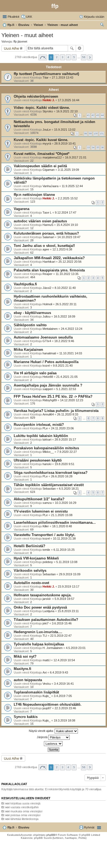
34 (93, 147)
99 (90, 133)
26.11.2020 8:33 (67, 414)
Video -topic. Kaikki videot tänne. (42, 108)
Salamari (48, 237)
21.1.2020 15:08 (61, 515)
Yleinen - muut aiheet (27, 35)
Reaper (47, 274)
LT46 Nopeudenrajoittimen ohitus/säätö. (47, 704)
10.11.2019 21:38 (64, 538)
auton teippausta (28, 680)
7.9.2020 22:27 (67, 451)
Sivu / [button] (42, 57)
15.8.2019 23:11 (68, 611)
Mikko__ (48, 451)
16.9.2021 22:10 (67, 111)
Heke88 (48, 376)
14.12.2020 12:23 (71, 400)
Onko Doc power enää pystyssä (40, 607)
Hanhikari (49, 261)
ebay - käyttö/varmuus (32, 313)
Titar (46, 77)
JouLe (47, 129)
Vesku (47, 683)
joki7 (46, 623)
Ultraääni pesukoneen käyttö (38, 460)
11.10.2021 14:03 (70, 353)
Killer (46, 526)
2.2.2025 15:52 (68, 198)
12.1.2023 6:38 (62, 249)
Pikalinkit (13, 16)
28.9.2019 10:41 (65, 143)
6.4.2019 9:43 (59, 672)
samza (47, 502)
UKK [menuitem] (29, 16)
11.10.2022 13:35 (67, 274)
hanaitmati (49, 353)
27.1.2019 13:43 (62, 77)
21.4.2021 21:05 (67, 376)
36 (102, 147)
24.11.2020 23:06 (62, 428)
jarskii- (47, 598)
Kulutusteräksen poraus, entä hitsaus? (46, 233)
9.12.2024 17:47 (65, 212)
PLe (45, 428)
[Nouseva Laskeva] (53, 743)
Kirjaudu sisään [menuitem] (94, 16)
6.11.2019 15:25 (64, 549)
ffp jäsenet (20, 41)
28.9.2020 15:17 (65, 439)
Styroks (48, 111)
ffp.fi (10, 827)
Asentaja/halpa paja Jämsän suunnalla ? (48, 385)
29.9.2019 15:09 (69, 574)
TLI (45, 635)
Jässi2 (47, 287)
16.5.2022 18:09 (64, 316)
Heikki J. (49, 100)
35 (97, 147)
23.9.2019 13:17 (68, 586)
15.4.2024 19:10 (67, 224)
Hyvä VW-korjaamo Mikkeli (36, 558)
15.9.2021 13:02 (64, 129)
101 (102, 133)
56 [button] (83, 57)
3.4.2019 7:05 (63, 696)
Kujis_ (46, 696)
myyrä (47, 143)
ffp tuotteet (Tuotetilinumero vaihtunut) (46, 74)
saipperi (48, 389)
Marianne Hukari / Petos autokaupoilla (46, 362)
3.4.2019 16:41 (64, 683)
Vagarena (21, 209)
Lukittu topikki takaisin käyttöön (41, 436)
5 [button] (74, 57)
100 (96, 133)
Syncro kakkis (26, 717)
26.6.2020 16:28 (61, 476)
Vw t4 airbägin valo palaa (35, 373)
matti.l (46, 660)
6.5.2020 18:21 (69, 488)
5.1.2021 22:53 (66, 389)
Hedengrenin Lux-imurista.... (38, 632)
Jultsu (46, 316)
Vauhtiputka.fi (25, 284)
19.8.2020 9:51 (64, 464)
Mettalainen (50, 328)
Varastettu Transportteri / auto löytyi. (44, 535)
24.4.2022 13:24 (71, 328)
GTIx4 (47, 341)
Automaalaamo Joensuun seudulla (43, 337)
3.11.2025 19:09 (68, 169)
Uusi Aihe (11, 48)
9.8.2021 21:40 (63, 365)
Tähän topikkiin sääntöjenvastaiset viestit (49, 485)
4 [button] (68, 57)
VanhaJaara (50, 186)
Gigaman (49, 169)
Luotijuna (48, 611)
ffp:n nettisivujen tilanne (34, 195)
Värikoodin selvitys (30, 570)
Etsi (72, 48)
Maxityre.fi (22, 669)
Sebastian (49, 488)
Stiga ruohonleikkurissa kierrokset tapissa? (51, 473)
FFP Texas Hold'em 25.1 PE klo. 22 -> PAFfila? (53, 396)
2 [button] (57, 57)
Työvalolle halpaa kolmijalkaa (39, 644)
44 (102, 115)
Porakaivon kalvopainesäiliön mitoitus (46, 448)
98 (85, 133)
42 (93, 115)
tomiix (46, 549)
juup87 (47, 708)
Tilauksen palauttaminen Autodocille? (46, 620)
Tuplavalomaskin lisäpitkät (36, 692)
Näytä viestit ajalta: (42, 730)
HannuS (48, 224)
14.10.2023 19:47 (68, 237)
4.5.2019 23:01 (76, 648)
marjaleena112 (52, 157)
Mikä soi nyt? (25, 656)
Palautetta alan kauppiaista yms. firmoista (49, 270)
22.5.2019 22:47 (61, 635)
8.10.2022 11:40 (65, 287)
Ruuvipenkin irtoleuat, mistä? (39, 425)
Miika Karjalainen (28, 350)
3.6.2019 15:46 (62, 623)
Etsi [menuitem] (102, 25)
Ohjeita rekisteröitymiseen (36, 96)
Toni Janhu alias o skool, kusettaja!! (44, 246)
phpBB (50, 834)
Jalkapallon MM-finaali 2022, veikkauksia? (49, 258)
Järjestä (42, 737)
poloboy (48, 562)
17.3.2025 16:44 (68, 100)
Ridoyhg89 (50, 400)
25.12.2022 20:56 (69, 261)
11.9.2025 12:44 (72, 186)
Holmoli (47, 304)
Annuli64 (48, 414)
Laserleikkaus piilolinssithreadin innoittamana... (55, 522)
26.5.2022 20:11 (66, 304)
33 (88, 147)
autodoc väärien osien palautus (40, 221)
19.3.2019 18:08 (64, 720)
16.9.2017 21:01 (75, 157)
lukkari (47, 439)
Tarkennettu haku (79, 48)
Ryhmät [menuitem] (89, 827)
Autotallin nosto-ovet (31, 583)
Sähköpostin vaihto (30, 325)
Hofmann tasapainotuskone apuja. (43, 595)
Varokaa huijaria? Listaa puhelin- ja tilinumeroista (56, 411)
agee (46, 249)
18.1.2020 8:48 (62, 526)
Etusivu (23, 827)
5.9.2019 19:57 (64, 598)
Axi (45, 672)
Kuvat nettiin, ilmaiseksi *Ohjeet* (41, 154)
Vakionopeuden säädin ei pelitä (40, 166)
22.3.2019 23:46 (65, 708)
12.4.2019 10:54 (64, 660)
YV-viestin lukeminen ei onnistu (41, 511)
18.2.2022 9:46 (64, 341)
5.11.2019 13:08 (66, 562)
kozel (46, 365)
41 (88, 115)
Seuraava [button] (89, 57)
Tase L (47, 212)
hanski (47, 464)
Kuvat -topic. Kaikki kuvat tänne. (41, 140)
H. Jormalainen (53, 648)
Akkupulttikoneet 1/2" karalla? (39, 499)
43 (97, 115)
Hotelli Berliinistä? (29, 546)
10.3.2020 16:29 (65, 502)
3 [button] (62, 57)
